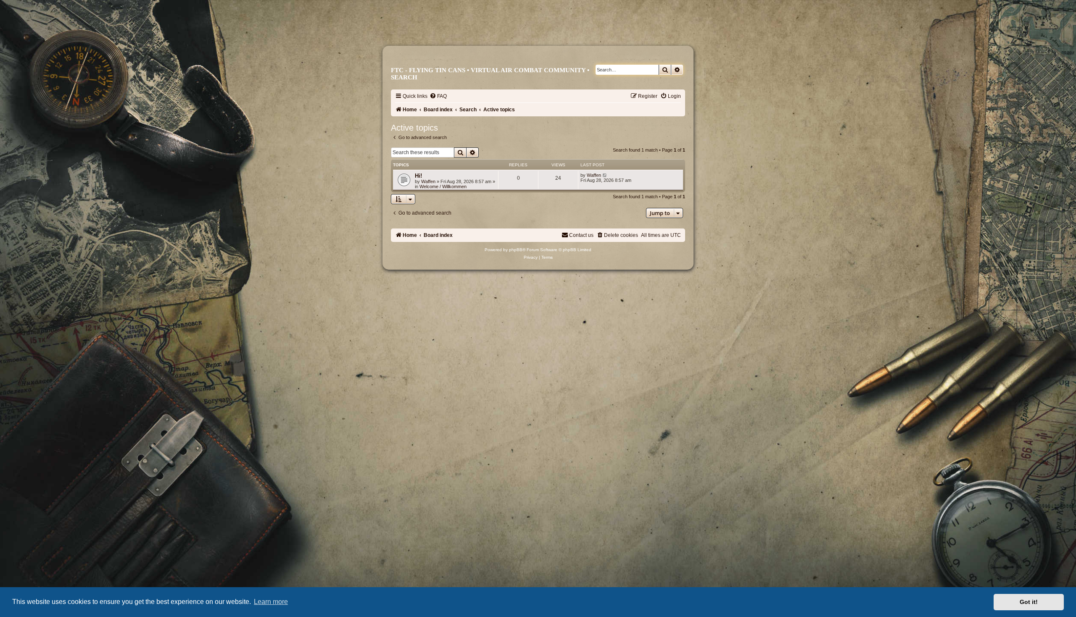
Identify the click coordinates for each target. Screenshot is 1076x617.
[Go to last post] (605, 175)
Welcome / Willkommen (443, 186)
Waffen (428, 181)
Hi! (418, 176)
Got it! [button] (1029, 602)
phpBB (515, 249)
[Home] (542, 32)
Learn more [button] (271, 601)
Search (404, 77)
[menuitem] (438, 96)
